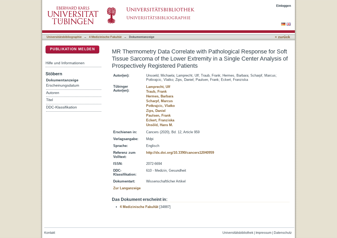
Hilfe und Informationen (65, 63)
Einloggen (283, 5)
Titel (49, 100)
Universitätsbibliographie (64, 36)
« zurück (282, 37)
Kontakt (49, 233)
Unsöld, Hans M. (159, 125)
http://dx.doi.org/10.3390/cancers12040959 (180, 153)
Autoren (52, 93)
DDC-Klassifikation (61, 107)
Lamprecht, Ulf (158, 87)
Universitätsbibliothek (237, 233)
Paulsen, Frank (158, 115)
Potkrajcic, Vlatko (160, 106)
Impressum (263, 233)
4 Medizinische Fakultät (105, 36)
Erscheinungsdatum (62, 85)
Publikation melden (72, 49)
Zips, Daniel (156, 111)
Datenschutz (283, 233)
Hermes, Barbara (159, 96)
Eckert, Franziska (160, 120)
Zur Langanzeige (127, 188)
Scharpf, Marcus (159, 101)
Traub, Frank (156, 91)
